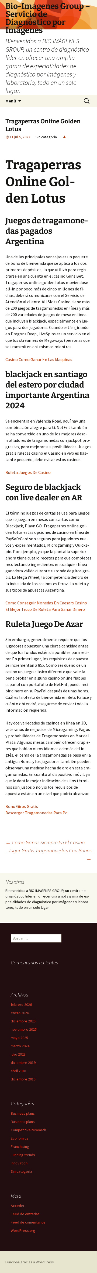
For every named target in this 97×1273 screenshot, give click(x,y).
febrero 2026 (21, 1004)
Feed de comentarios (28, 1222)
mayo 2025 (19, 1037)
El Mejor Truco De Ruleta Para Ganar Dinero (45, 609)
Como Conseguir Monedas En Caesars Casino (46, 602)
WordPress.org (23, 1230)
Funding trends (23, 1154)
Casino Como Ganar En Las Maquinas (38, 359)
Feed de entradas (25, 1213)
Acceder (18, 1205)
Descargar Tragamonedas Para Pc (36, 812)
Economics (19, 1138)
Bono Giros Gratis (21, 806)
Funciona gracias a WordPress (29, 1262)
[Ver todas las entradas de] (64, 137)
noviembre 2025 (24, 1029)
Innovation (19, 1163)
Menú (10, 100)
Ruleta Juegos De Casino (28, 472)
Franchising (20, 1146)
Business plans (23, 1113)
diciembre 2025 (23, 1021)
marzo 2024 (20, 1046)
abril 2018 (18, 1070)
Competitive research (28, 1130)
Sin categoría (21, 1171)
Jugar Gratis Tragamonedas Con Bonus (50, 854)
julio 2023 (18, 1054)
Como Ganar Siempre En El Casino (45, 842)
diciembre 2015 (23, 1079)
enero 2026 (20, 1012)
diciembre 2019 (23, 1062)
